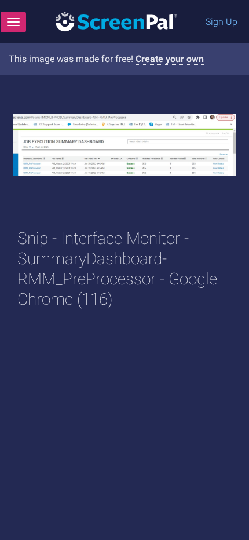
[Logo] (116, 21)
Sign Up (221, 21)
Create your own (170, 58)
